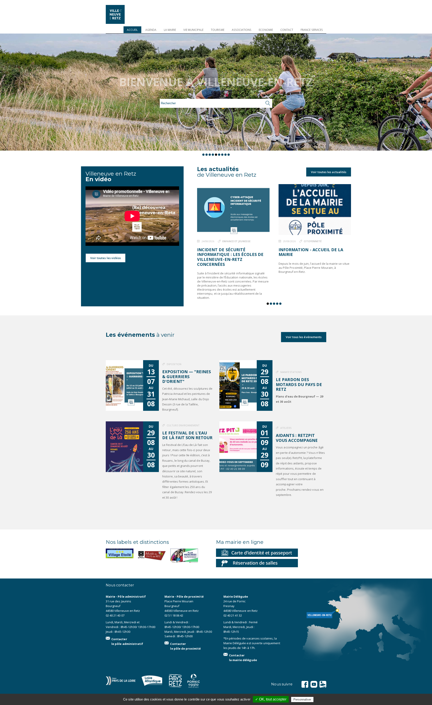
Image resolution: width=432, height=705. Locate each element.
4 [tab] (213, 155)
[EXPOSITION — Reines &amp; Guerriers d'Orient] (124, 385)
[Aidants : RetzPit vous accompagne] (238, 446)
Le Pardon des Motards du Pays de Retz (299, 384)
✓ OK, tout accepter (270, 699)
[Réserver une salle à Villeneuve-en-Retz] (257, 563)
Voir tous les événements (304, 337)
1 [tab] (203, 155)
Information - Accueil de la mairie (311, 252)
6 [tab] (219, 155)
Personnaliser (302, 699)
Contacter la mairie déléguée (243, 657)
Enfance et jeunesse (236, 241)
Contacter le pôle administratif (127, 641)
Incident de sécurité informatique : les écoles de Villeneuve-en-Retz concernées (230, 257)
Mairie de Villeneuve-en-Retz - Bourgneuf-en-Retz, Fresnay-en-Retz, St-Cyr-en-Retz (121, 14)
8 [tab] (225, 155)
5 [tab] (216, 155)
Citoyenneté (313, 241)
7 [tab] (222, 155)
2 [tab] (206, 155)
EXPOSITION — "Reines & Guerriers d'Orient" (186, 376)
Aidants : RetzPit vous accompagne (297, 438)
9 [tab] (228, 155)
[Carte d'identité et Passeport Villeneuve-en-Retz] (257, 552)
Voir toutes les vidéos (105, 258)
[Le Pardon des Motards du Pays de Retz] (238, 385)
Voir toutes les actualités (328, 172)
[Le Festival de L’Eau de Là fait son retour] (124, 446)
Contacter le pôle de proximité (185, 646)
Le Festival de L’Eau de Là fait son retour (187, 435)
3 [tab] (210, 155)
